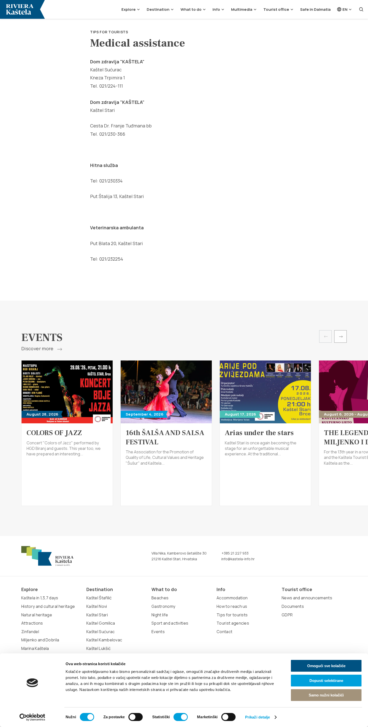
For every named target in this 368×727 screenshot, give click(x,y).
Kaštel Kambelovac (104, 640)
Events (158, 631)
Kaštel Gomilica (100, 623)
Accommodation (232, 598)
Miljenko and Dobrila (40, 640)
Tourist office (276, 9)
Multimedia (241, 9)
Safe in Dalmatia (315, 9)
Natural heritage (36, 615)
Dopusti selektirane (326, 680)
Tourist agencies (233, 623)
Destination (158, 9)
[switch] (135, 717)
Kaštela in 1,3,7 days (39, 598)
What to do (191, 9)
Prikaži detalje (257, 717)
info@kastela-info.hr (238, 559)
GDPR (287, 615)
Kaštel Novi (96, 606)
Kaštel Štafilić (99, 598)
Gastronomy (163, 606)
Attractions (32, 623)
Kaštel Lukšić (98, 648)
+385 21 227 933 (235, 553)
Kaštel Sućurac (100, 631)
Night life (159, 615)
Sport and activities (169, 623)
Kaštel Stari (97, 615)
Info (216, 9)
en (344, 9)
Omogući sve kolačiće (326, 666)
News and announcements (307, 598)
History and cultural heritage (48, 606)
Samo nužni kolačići (326, 695)
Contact (224, 631)
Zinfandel (30, 631)
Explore (128, 9)
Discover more (38, 348)
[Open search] (361, 9)
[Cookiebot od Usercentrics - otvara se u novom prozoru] (32, 717)
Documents (293, 606)
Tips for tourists (109, 32)
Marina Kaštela (35, 648)
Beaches (159, 598)
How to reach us (232, 606)
